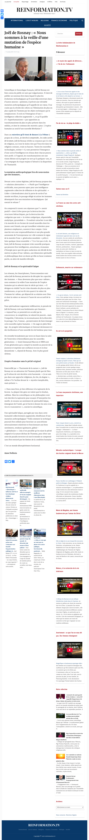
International (17, 20)
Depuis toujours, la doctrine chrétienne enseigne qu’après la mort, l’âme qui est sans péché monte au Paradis (68, 361)
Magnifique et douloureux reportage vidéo (69, 663)
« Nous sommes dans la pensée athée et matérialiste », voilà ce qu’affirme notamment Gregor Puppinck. (68, 153)
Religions (45, 20)
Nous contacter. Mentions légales (66, 815)
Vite (56, 2)
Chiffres (49, 2)
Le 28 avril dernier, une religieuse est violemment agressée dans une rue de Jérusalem (67, 236)
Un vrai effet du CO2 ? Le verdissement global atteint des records (73, 716)
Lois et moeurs (32, 20)
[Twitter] (2, 14)
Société (47, 25)
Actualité (16, 2)
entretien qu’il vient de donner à (30, 135)
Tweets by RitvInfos (62, 194)
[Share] (2, 18)
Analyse (42, 2)
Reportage (25, 2)
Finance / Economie (59, 20)
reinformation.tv (45, 9)
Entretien (34, 2)
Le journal (8, 2)
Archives (62, 2)
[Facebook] (2, 11)
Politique (74, 20)
